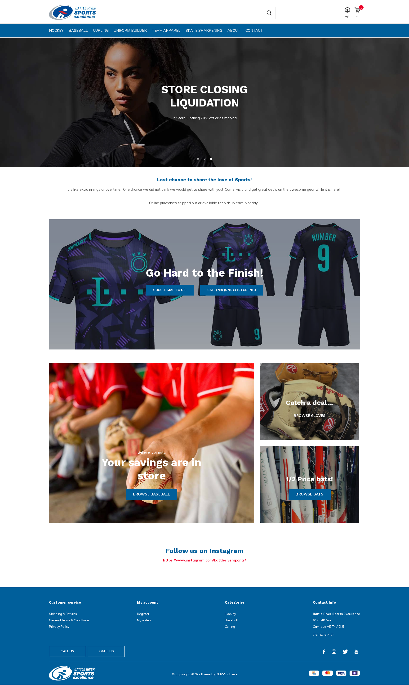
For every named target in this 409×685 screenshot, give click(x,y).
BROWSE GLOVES (309, 415)
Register (143, 614)
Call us (67, 651)
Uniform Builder (130, 30)
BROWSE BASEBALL (151, 494)
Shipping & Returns (63, 614)
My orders (144, 620)
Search (269, 13)
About (233, 30)
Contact (254, 30)
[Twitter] (345, 651)
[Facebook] (324, 651)
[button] (198, 158)
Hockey (56, 30)
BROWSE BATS (309, 494)
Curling (101, 30)
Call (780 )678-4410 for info (231, 290)
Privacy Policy (59, 626)
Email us (106, 651)
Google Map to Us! (170, 290)
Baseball (78, 30)
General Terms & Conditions (69, 620)
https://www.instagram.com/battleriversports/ (204, 560)
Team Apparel (166, 30)
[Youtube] (356, 651)
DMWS (221, 674)
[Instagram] (334, 651)
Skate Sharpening (204, 30)
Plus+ (233, 674)
